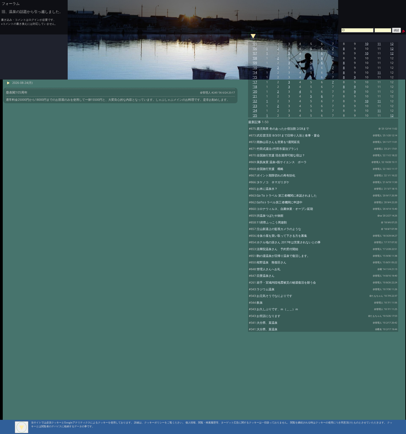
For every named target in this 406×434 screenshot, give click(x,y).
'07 (255, 53)
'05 (255, 43)
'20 (255, 91)
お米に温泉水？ (267, 189)
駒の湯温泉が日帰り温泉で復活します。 (283, 256)
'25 (255, 115)
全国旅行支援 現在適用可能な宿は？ (281, 155)
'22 (255, 101)
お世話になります (268, 316)
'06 (255, 48)
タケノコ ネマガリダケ (273, 182)
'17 (255, 82)
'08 (255, 58)
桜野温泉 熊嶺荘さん (271, 262)
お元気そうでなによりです (274, 296)
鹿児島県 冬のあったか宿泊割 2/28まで (283, 129)
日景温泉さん (265, 276)
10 (366, 44)
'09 (255, 63)
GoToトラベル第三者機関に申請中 (279, 202)
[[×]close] (21, 427)
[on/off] (253, 35)
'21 (255, 96)
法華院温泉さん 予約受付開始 (277, 249)
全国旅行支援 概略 (270, 169)
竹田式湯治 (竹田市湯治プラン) (277, 149)
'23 (255, 106)
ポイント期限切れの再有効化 (276, 175)
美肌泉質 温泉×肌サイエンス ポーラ (282, 162)
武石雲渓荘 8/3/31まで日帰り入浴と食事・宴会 (288, 135)
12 (392, 44)
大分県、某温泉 (267, 323)
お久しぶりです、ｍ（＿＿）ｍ (277, 309)
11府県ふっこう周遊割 (272, 222)
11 (379, 44)
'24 (255, 110)
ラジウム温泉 (265, 289)
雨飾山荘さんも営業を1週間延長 (278, 142)
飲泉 (260, 302)
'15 (255, 77)
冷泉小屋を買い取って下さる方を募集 (282, 236)
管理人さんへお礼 (268, 269)
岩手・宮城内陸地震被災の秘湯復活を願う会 (286, 282)
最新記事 (254, 122)
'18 (255, 86)
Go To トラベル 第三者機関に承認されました (287, 195)
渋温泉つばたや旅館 (270, 216)
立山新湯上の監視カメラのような (279, 229)
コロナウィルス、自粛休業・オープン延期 (285, 209)
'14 (255, 72)
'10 (255, 67)
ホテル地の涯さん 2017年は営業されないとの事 (289, 242)
